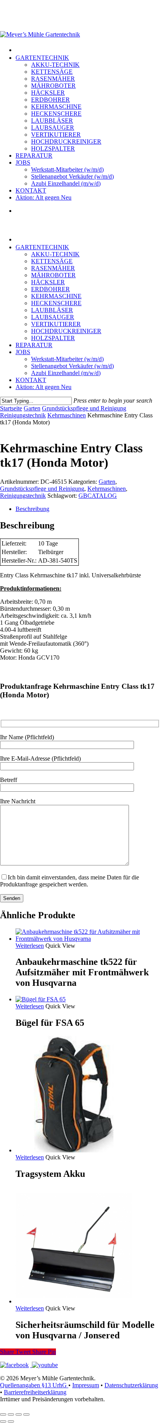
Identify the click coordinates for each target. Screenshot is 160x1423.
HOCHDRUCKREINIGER (66, 331)
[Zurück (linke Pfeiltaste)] (3, 1421)
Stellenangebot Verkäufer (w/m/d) (72, 366)
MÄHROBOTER (53, 275)
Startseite (11, 408)
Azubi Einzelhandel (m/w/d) (66, 373)
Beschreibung (32, 509)
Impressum (85, 1385)
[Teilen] (19, 1414)
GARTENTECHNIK (42, 247)
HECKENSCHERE (56, 303)
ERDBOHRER (50, 289)
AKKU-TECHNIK (55, 254)
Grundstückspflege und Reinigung (84, 408)
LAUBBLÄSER (52, 310)
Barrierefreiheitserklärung (35, 1392)
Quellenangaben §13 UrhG (34, 1385)
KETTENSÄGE (52, 261)
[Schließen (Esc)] (26, 1414)
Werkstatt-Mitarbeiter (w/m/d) (67, 359)
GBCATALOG (97, 495)
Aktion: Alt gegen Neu (43, 387)
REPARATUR (34, 345)
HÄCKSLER (48, 282)
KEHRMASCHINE (56, 296)
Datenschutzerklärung (131, 1385)
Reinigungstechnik (23, 415)
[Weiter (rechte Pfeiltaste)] (11, 1421)
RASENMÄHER (53, 268)
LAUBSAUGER (52, 317)
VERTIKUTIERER (56, 324)
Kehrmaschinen (66, 415)
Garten (32, 408)
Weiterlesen (30, 945)
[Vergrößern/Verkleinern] (3, 1414)
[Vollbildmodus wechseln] (11, 1414)
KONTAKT (31, 380)
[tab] (88, 509)
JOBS (23, 352)
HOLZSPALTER (53, 338)
